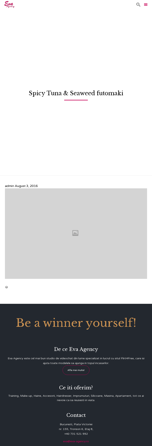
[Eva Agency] (9, 4)
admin (9, 186)
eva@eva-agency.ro (76, 441)
